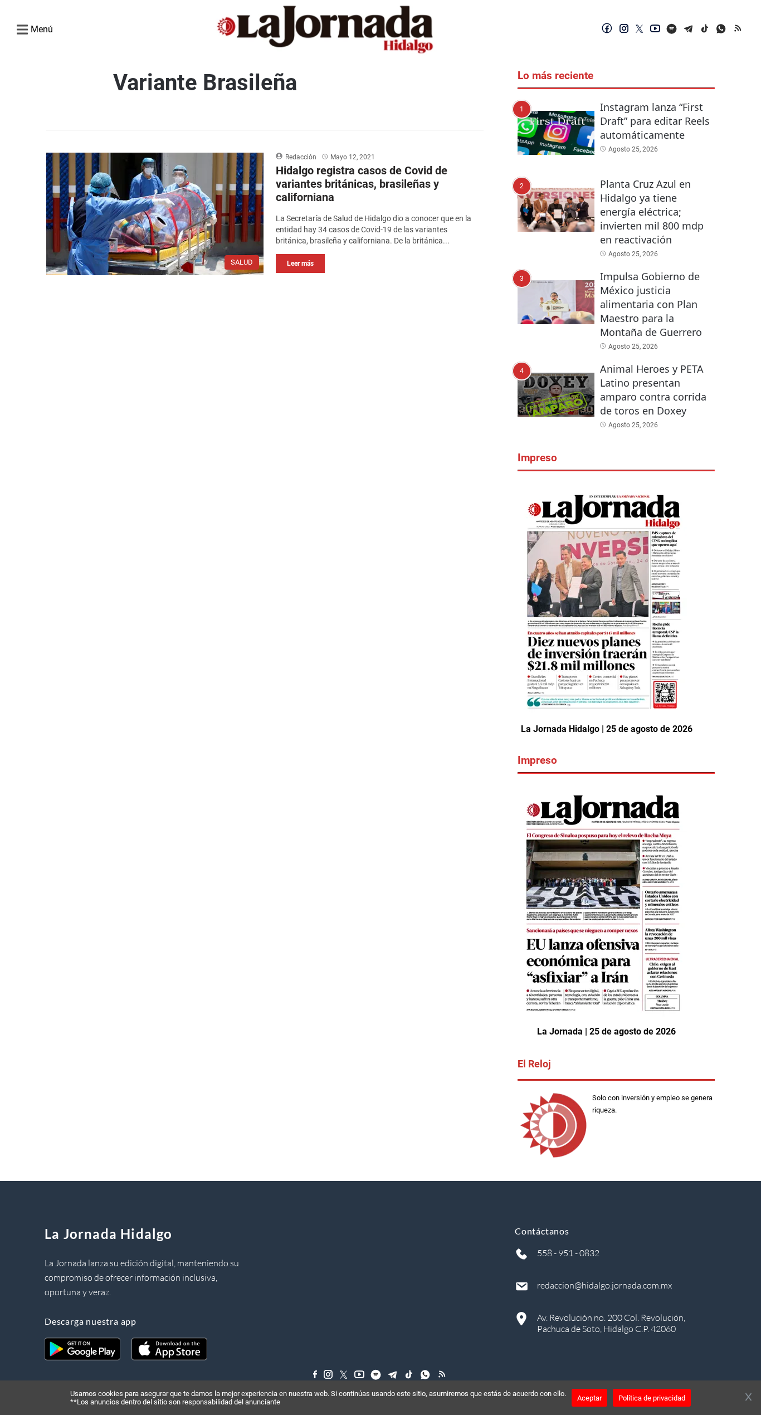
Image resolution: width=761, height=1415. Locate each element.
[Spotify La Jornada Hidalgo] (671, 29)
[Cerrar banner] (748, 1398)
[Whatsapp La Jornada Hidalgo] (722, 29)
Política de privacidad (651, 1398)
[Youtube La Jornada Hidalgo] (655, 29)
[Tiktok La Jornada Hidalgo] (705, 29)
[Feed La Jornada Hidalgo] (738, 29)
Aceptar (589, 1398)
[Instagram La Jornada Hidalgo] (624, 29)
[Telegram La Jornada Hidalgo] (688, 29)
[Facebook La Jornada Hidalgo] (607, 29)
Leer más (300, 263)
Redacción (300, 157)
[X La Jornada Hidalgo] (639, 29)
